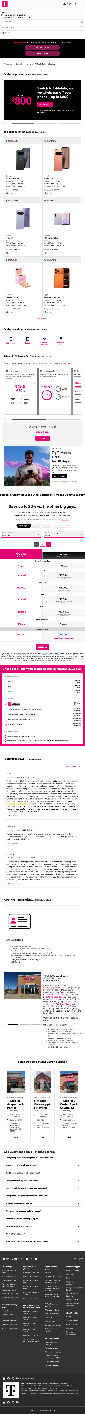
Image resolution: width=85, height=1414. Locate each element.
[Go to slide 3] (59, 124)
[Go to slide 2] (36, 124)
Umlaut (23, 363)
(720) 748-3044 (42, 1120)
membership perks (51, 987)
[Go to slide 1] (13, 124)
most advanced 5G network (56, 994)
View (16, 1137)
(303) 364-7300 (69, 1120)
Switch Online (42, 54)
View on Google (13, 815)
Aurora (28, 64)
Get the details (45, 104)
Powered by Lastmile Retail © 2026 (42, 1410)
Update (42, 438)
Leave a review (70, 766)
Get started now (60, 476)
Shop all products (42, 318)
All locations (8, 64)
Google (46, 1006)
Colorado (19, 64)
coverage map (64, 363)
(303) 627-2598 (16, 1120)
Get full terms (41, 112)
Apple (58, 1004)
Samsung (66, 1004)
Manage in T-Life (42, 47)
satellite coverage (54, 997)
